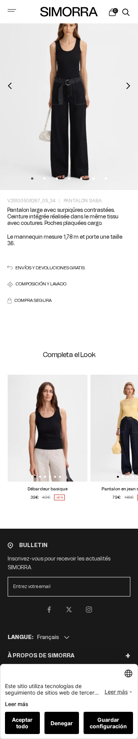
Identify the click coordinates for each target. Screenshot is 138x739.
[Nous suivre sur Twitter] (69, 609)
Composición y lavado (41, 284)
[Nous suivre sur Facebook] (49, 609)
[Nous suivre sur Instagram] (89, 609)
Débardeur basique (47, 489)
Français (48, 637)
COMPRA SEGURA (33, 300)
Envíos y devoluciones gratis (50, 267)
